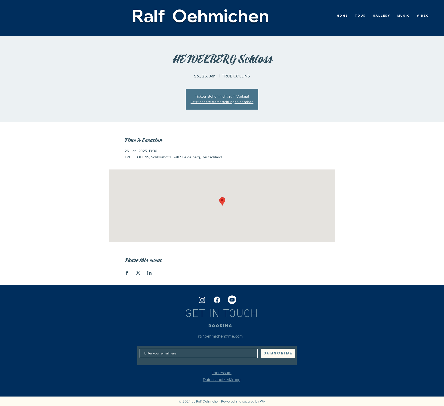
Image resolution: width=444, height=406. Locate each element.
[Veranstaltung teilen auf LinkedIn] (149, 273)
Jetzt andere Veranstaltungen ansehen (222, 102)
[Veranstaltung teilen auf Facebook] (127, 273)
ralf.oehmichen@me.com (220, 336)
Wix (262, 401)
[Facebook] (217, 299)
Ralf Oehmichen (200, 16)
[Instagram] (202, 299)
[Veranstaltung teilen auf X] (138, 273)
